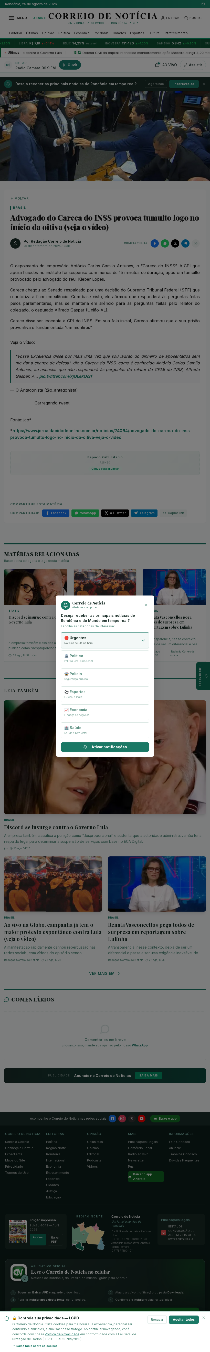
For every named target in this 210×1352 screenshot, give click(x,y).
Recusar (157, 1319)
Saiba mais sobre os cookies (37, 1346)
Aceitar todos (184, 1319)
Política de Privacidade (62, 1334)
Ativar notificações (109, 747)
